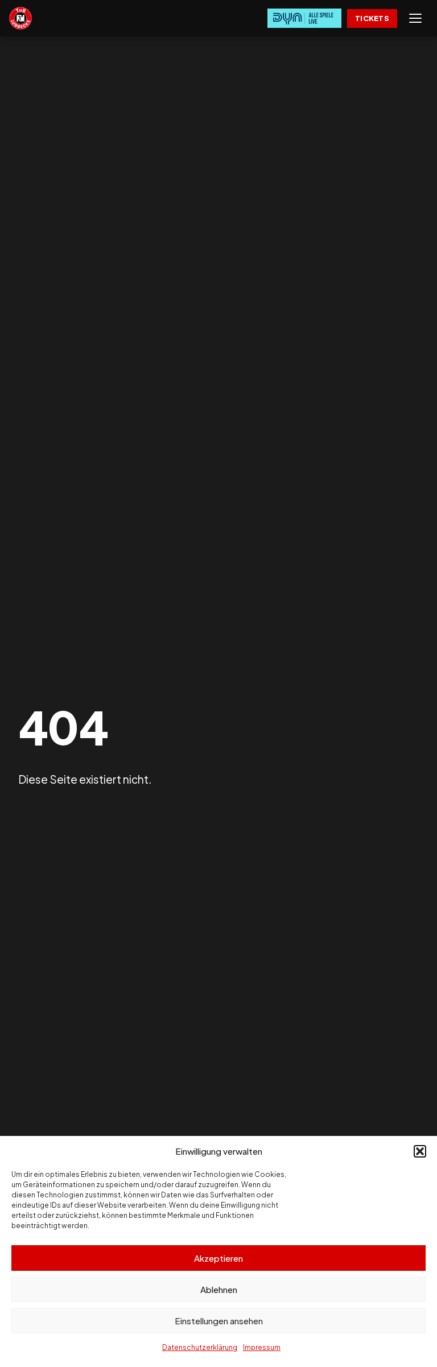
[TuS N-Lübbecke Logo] (20, 18)
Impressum (262, 1347)
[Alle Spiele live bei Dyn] (304, 18)
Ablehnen (218, 1289)
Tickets (372, 18)
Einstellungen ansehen (219, 1320)
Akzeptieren (218, 1258)
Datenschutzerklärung (199, 1347)
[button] (420, 1151)
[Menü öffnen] (415, 18)
